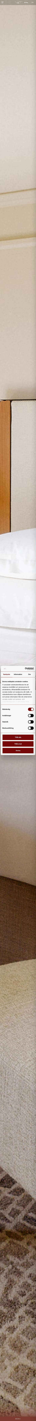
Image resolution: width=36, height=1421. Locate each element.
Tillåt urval (18, 744)
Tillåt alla (18, 737)
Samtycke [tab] (6, 674)
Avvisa (18, 750)
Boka (18, 1419)
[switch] (31, 715)
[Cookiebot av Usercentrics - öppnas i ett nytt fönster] (25, 668)
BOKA (26, 2)
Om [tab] (29, 674)
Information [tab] (18, 674)
